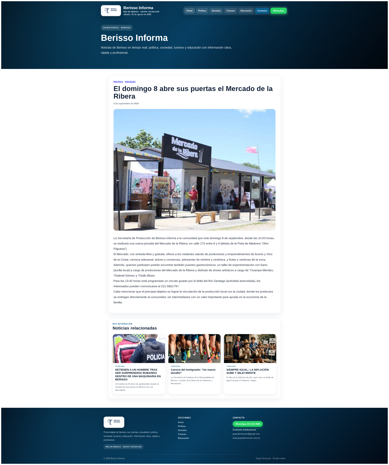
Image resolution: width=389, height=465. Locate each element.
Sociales (216, 10)
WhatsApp (278, 10)
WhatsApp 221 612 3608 (247, 424)
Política (202, 10)
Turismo (230, 10)
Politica (118, 82)
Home (190, 10)
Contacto (262, 10)
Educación (246, 10)
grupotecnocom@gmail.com (246, 434)
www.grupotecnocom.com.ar (246, 438)
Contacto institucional (244, 429)
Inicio (181, 422)
